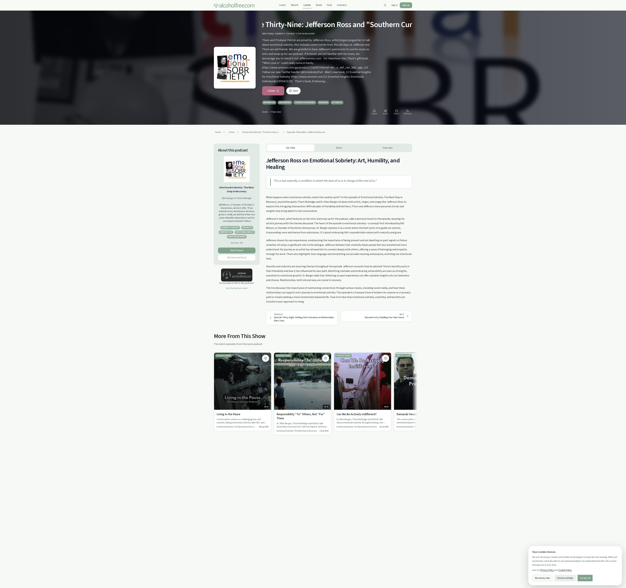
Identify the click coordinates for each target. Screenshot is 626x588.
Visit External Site (235, 257)
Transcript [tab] (387, 148)
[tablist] (339, 148)
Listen (307, 5)
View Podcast (236, 250)
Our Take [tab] (290, 148)
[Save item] (265, 358)
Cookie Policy (565, 570)
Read (319, 5)
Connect (342, 5)
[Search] (385, 5)
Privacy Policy (547, 570)
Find (329, 5)
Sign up (406, 5)
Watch (294, 5)
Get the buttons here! (236, 288)
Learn (282, 5)
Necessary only (542, 578)
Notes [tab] (339, 148)
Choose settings (565, 578)
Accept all (585, 578)
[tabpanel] (339, 228)
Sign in (394, 5)
